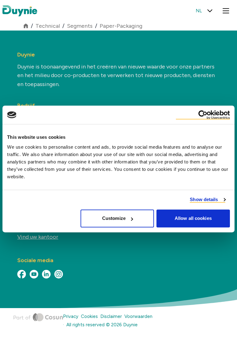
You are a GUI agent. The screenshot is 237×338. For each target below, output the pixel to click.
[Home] (38, 322)
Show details (204, 199)
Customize (114, 218)
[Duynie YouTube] (34, 274)
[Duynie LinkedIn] (46, 274)
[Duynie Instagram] (58, 274)
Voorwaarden (138, 316)
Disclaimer (111, 316)
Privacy (70, 316)
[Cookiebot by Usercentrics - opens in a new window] (203, 114)
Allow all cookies (193, 218)
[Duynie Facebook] (21, 274)
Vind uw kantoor (37, 236)
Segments (80, 26)
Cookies (89, 316)
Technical (47, 26)
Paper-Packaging (121, 26)
